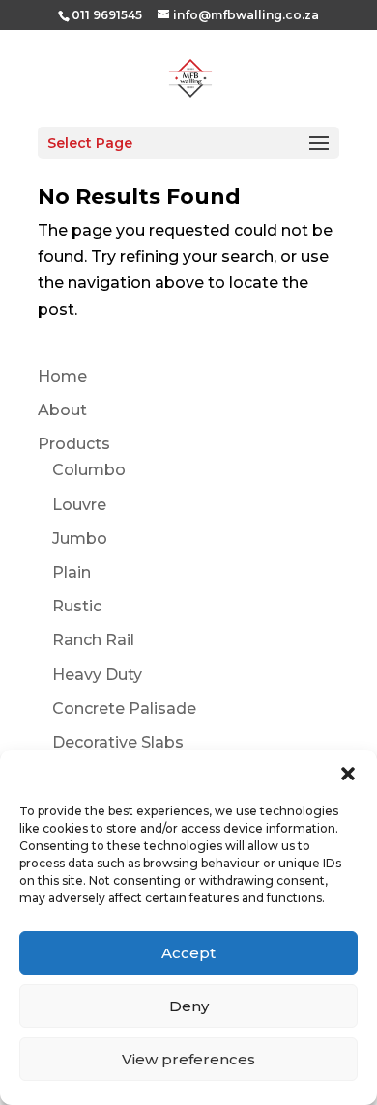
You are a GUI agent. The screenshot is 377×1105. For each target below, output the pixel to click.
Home (62, 376)
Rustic (77, 606)
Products (74, 444)
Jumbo (79, 538)
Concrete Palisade (124, 708)
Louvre (79, 505)
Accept (188, 953)
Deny (189, 1006)
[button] (348, 773)
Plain (71, 572)
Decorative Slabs (118, 742)
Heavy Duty (97, 675)
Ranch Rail (93, 640)
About (62, 410)
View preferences (188, 1059)
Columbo (89, 470)
